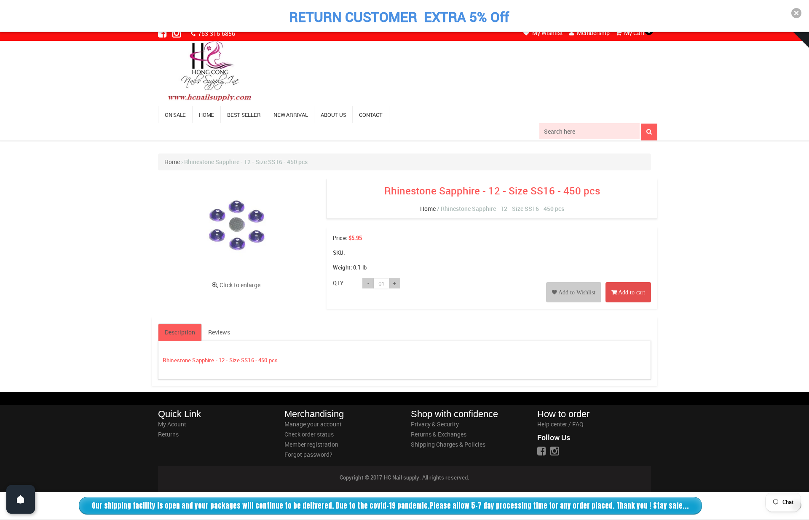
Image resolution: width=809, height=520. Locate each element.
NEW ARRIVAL (290, 115)
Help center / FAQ (560, 424)
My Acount (172, 424)
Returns (168, 434)
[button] (796, 13)
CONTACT (370, 115)
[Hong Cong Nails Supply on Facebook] (163, 33)
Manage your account (313, 424)
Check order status (309, 434)
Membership (593, 33)
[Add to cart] (628, 283)
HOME (206, 115)
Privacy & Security (435, 424)
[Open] (20, 499)
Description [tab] (180, 332)
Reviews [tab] (219, 332)
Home (172, 162)
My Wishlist (547, 33)
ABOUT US (333, 115)
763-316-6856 (216, 34)
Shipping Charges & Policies (448, 444)
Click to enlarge (240, 285)
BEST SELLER (243, 115)
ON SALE (175, 115)
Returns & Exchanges (438, 434)
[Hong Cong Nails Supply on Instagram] (177, 33)
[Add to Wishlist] (573, 283)
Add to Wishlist (576, 292)
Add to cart (631, 292)
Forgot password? (308, 454)
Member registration (311, 444)
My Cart (634, 33)
